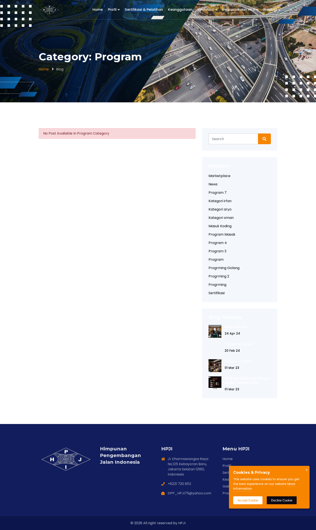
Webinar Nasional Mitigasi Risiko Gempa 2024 (247, 380)
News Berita (236, 327)
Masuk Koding (220, 226)
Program (216, 259)
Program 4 (218, 242)
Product (270, 9)
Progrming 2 (219, 276)
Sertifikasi (217, 293)
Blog (59, 69)
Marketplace (219, 175)
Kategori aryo (220, 209)
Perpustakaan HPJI (238, 9)
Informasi (206, 9)
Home (97, 9)
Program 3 (217, 251)
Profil (112, 9)
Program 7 (218, 192)
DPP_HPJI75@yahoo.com (189, 493)
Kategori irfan (220, 200)
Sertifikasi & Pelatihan (144, 9)
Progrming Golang (224, 267)
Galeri (227, 486)
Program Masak (222, 234)
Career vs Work (238, 344)
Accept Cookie (248, 500)
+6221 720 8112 (179, 483)
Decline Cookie (281, 500)
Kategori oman (221, 217)
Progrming (217, 284)
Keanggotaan (180, 9)
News (213, 184)
